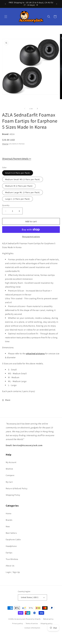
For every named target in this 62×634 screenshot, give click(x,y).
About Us (10, 565)
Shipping (5, 144)
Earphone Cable (13, 539)
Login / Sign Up (13, 572)
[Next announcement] (56, 4)
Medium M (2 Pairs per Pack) (19, 186)
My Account (11, 462)
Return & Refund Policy (16, 488)
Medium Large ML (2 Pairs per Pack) (22, 192)
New (8, 526)
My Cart (9, 482)
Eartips (9, 552)
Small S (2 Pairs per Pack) (17, 173)
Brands (9, 520)
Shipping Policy (13, 495)
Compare (10, 475)
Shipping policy (46, 623)
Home (8, 513)
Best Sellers (11, 533)
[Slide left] (24, 108)
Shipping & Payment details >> (16, 158)
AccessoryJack (19, 619)
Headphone (11, 546)
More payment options (31, 236)
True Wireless (12, 559)
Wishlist (9, 468)
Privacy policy (17, 623)
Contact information (32, 628)
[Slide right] (37, 108)
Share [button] (7, 400)
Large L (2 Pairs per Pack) (17, 199)
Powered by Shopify (33, 619)
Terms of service (32, 623)
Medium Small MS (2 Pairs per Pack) (22, 179)
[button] (6, 16)
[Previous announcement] (5, 4)
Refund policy (48, 619)
